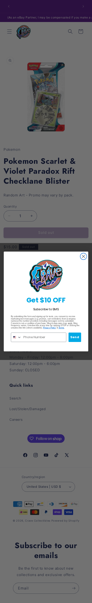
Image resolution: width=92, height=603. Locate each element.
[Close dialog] (83, 256)
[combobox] (16, 337)
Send (74, 337)
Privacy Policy (49, 328)
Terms (61, 328)
